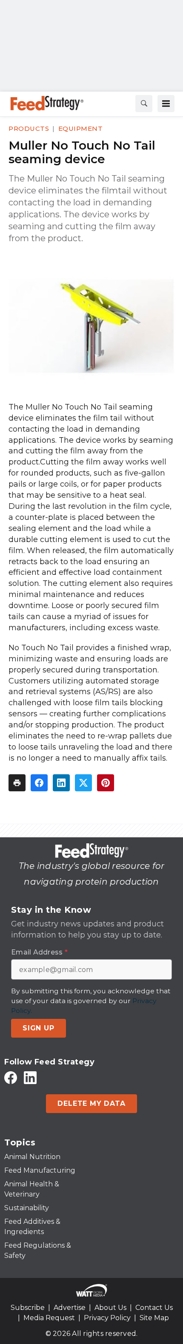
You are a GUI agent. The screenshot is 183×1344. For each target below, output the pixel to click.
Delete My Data (91, 1103)
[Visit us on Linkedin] (30, 1077)
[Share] (39, 782)
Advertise (70, 1308)
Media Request (49, 1318)
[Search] (143, 103)
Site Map (154, 1318)
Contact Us (154, 1308)
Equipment (80, 128)
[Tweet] (83, 782)
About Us (110, 1308)
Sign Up (38, 1028)
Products (29, 128)
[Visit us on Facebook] (10, 1077)
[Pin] (105, 782)
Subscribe (28, 1308)
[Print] (17, 782)
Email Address (39, 952)
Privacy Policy (107, 1318)
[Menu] (165, 103)
